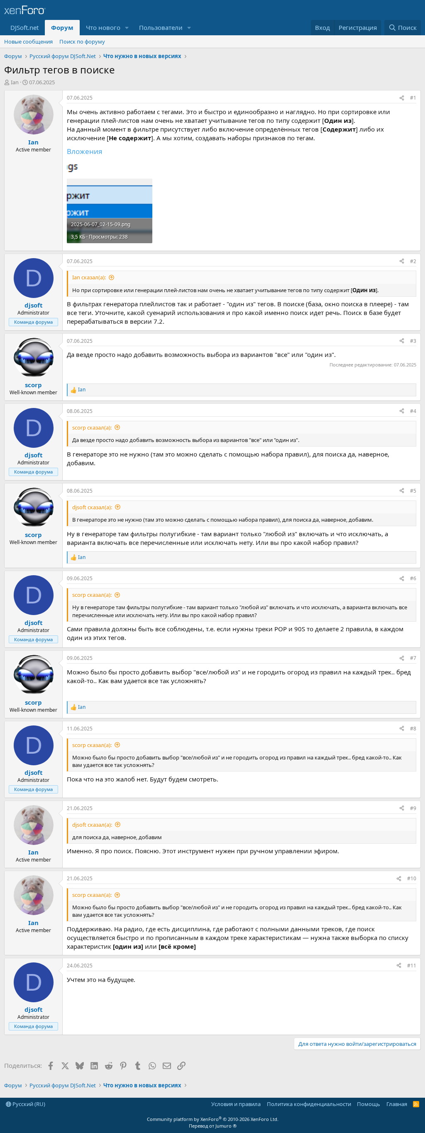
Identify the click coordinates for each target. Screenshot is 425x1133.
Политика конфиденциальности (309, 1104)
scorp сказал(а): (92, 427)
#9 (413, 808)
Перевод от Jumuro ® (213, 1126)
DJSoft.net (24, 27)
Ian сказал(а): (89, 277)
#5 (413, 490)
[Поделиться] (401, 98)
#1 (413, 97)
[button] (127, 27)
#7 (413, 658)
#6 (413, 578)
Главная (396, 1104)
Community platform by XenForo (212, 1119)
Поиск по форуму (82, 41)
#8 (413, 728)
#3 (413, 340)
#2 (413, 261)
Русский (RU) (28, 1104)
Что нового (103, 27)
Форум (62, 27)
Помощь (368, 1104)
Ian (15, 82)
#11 (411, 965)
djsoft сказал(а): (92, 507)
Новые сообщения (28, 41)
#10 (411, 878)
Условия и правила (236, 1104)
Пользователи (161, 27)
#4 (413, 411)
